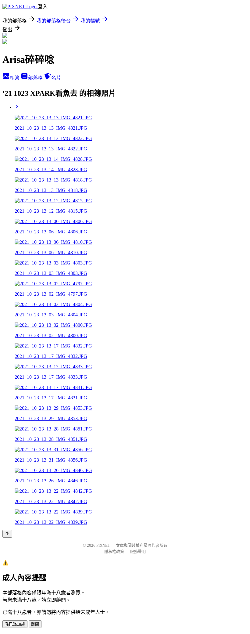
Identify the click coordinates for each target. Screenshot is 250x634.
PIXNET (103, 545)
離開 (35, 624)
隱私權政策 (114, 551)
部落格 (36, 78)
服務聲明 (138, 551)
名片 (56, 78)
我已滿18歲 (15, 624)
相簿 (15, 78)
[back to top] (7, 534)
